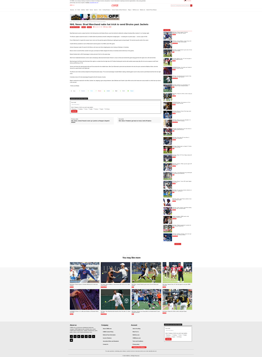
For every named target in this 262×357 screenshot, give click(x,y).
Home (71, 21)
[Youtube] (71, 340)
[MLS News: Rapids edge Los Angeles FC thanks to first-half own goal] (167, 150)
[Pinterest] (82, 336)
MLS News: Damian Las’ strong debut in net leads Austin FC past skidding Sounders (181, 85)
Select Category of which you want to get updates (82, 107)
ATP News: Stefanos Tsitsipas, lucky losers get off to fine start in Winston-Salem (181, 234)
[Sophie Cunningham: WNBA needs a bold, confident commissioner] (167, 220)
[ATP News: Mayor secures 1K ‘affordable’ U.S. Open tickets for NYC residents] (167, 123)
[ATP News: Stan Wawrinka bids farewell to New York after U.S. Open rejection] (167, 79)
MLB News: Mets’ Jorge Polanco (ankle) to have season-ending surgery (181, 199)
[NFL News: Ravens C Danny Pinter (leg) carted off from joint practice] (167, 115)
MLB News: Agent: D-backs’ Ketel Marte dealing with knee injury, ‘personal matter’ (181, 208)
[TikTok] (86, 336)
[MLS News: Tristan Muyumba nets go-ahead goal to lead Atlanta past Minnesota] (167, 176)
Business (74, 109)
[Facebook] (71, 336)
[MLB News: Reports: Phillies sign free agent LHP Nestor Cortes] (167, 167)
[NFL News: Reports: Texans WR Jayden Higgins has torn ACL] (167, 185)
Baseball (174, 34)
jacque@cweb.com (94, 2)
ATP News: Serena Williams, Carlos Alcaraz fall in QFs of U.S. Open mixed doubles (181, 41)
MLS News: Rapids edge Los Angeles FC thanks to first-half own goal (182, 147)
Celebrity (81, 109)
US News (107, 109)
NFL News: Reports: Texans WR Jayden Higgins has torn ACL (182, 182)
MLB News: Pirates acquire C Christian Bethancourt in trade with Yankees (180, 33)
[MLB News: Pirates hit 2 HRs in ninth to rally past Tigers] (167, 97)
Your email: (73, 102)
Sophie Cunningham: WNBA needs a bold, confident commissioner (180, 217)
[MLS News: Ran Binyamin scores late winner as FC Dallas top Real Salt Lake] (167, 132)
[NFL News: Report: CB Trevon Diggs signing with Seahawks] (167, 158)
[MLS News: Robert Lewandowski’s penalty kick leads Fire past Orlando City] (167, 229)
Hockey (77, 21)
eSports (174, 69)
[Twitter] (93, 336)
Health (91, 109)
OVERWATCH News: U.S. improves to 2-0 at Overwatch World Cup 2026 (181, 103)
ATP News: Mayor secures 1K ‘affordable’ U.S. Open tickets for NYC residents (181, 120)
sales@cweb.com (153, 351)
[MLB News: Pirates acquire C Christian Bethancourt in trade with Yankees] (167, 36)
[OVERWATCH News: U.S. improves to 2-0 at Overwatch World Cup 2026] (167, 106)
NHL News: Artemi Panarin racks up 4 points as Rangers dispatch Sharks (90, 121)
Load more (177, 244)
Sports (74, 21)
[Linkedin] (78, 336)
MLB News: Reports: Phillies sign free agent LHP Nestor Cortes (182, 164)
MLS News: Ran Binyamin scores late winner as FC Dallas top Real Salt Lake (181, 129)
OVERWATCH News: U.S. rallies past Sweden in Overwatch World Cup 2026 (182, 68)
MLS (173, 130)
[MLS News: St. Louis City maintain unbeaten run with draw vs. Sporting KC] (167, 193)
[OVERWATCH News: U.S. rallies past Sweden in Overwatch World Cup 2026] (167, 71)
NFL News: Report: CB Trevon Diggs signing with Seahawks (182, 155)
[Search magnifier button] (191, 5)
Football (174, 60)
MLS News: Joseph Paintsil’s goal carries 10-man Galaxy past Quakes (182, 50)
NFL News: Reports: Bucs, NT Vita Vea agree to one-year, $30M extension (181, 59)
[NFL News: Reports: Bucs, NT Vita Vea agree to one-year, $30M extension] (167, 62)
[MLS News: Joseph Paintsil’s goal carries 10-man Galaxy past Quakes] (167, 53)
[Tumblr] (89, 336)
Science (96, 109)
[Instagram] (75, 336)
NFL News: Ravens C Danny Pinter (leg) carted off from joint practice (181, 112)
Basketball (174, 218)
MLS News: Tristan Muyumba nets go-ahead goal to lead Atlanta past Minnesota (182, 173)
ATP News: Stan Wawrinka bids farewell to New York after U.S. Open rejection (181, 76)
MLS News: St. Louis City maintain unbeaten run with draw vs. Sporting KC (182, 190)
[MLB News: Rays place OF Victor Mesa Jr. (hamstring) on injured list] (167, 141)
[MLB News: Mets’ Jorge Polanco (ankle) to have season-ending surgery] (167, 202)
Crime (86, 109)
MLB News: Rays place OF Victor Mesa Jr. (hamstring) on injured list (180, 138)
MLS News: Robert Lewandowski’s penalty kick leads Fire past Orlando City (181, 226)
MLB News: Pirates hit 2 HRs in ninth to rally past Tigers (182, 94)
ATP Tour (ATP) (175, 43)
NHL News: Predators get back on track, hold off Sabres (135, 120)
